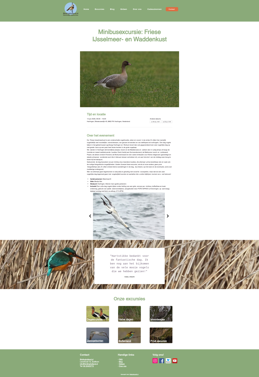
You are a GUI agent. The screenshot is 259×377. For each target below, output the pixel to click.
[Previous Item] (90, 216)
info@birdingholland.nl (89, 364)
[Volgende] (251, 264)
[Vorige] (8, 264)
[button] (99, 9)
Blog (121, 362)
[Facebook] (161, 360)
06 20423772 (88, 366)
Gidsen (122, 364)
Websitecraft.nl (134, 374)
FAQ (121, 359)
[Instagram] (155, 360)
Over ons (122, 366)
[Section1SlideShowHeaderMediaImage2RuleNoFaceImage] (129, 284)
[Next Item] (168, 216)
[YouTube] (174, 360)
